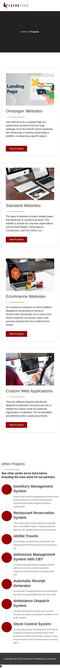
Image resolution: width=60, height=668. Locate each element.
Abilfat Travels (25, 536)
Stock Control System (32, 624)
